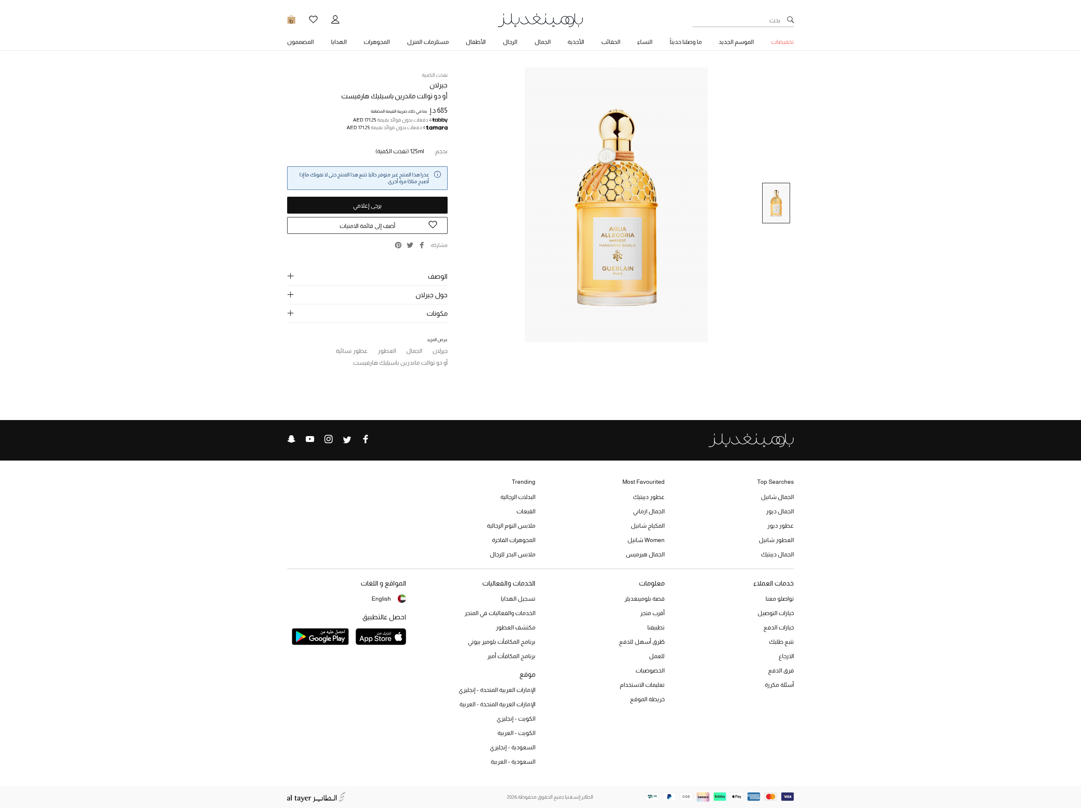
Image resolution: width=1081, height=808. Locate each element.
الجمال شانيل (777, 496)
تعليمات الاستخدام (642, 684)
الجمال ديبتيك (777, 554)
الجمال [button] (543, 41)
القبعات (525, 511)
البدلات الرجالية (517, 496)
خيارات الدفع (778, 627)
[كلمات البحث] (790, 20)
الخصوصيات (650, 670)
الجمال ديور (780, 511)
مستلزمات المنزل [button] (428, 41)
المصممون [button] (300, 41)
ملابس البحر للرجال (512, 554)
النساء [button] (644, 41)
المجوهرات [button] (377, 41)
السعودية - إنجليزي (512, 747)
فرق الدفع (781, 670)
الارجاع (786, 656)
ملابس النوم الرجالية (511, 525)
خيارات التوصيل (776, 613)
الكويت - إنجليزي (516, 718)
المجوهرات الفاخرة (513, 540)
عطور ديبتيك (649, 496)
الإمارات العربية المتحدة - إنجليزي (497, 689)
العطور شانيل (776, 540)
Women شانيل (646, 540)
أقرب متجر (652, 613)
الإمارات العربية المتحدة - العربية (497, 704)
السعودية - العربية (513, 761)
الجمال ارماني (649, 511)
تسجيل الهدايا (518, 598)
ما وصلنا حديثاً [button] (686, 41)
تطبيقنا (656, 627)
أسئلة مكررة (779, 684)
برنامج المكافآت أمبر (511, 656)
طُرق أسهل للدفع (642, 641)
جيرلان (438, 85)
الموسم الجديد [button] (736, 41)
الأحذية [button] (576, 41)
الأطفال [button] (476, 41)
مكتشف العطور (515, 627)
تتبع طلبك (781, 641)
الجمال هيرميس (645, 554)
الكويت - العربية (516, 732)
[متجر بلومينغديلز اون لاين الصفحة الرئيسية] (540, 19)
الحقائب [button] (610, 41)
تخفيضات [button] (782, 41)
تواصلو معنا (780, 598)
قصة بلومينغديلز (645, 598)
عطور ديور (780, 525)
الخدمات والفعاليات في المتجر (499, 613)
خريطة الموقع (647, 699)
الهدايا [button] (339, 41)
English (381, 598)
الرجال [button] (510, 41)
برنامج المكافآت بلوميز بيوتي (501, 641)
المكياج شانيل (648, 525)
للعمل (657, 656)
